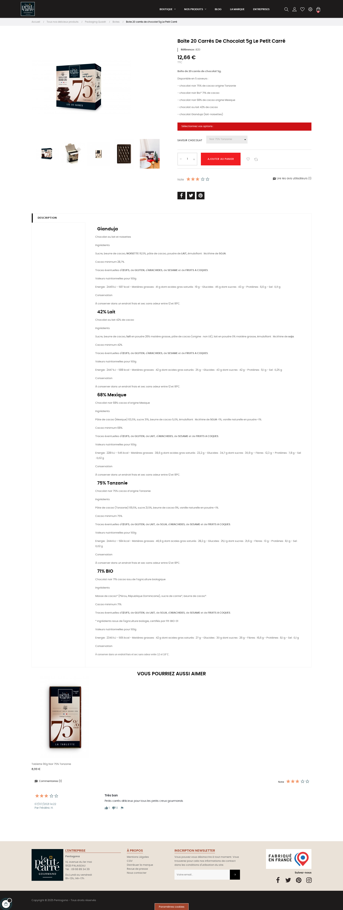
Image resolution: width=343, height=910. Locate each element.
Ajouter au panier (221, 159)
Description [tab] (47, 218)
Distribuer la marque (140, 865)
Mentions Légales (138, 857)
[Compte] (294, 9)
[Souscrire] (235, 875)
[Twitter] (288, 880)
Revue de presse (137, 869)
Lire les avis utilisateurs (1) (293, 178)
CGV (130, 861)
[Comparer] (256, 159)
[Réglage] (310, 9)
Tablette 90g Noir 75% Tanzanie (51, 764)
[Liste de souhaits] (248, 159)
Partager (181, 195)
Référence (188, 49)
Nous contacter (136, 873)
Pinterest (200, 195)
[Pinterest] (298, 880)
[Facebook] (278, 880)
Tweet (191, 195)
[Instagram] (308, 880)
